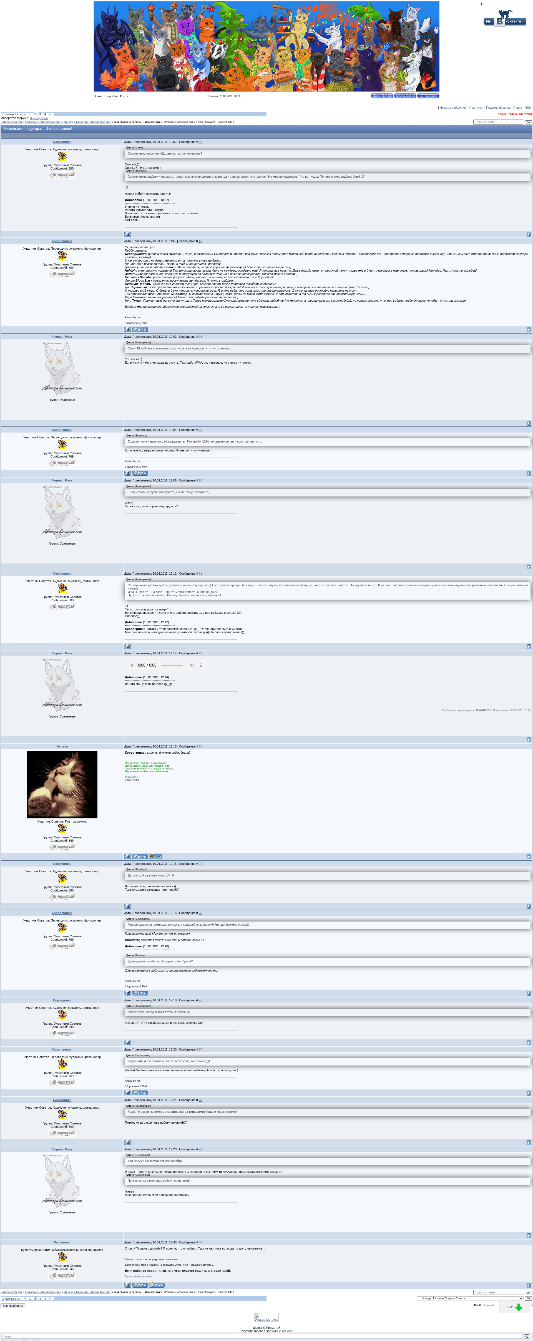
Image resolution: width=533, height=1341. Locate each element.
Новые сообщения (453, 107)
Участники (476, 107)
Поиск (517, 107)
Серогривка (62, 141)
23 (200, 746)
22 (200, 653)
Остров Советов (11, 122)
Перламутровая (39, 118)
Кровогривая (62, 241)
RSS (528, 107)
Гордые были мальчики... (139, 1276)
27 (200, 1049)
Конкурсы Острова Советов (43, 122)
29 (200, 1149)
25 (200, 913)
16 (200, 141)
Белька (62, 746)
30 (200, 1242)
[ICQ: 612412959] (155, 856)
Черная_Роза (62, 336)
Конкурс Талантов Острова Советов (87, 122)
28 (200, 1100)
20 (200, 480)
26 (200, 1000)
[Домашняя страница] (157, 1285)
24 (200, 863)
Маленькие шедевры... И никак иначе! (139, 122)
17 (200, 241)
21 (200, 573)
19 (200, 429)
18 (200, 336)
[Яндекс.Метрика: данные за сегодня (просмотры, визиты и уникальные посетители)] (266, 1317)
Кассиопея (62, 1242)
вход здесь (131, 777)
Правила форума (498, 107)
